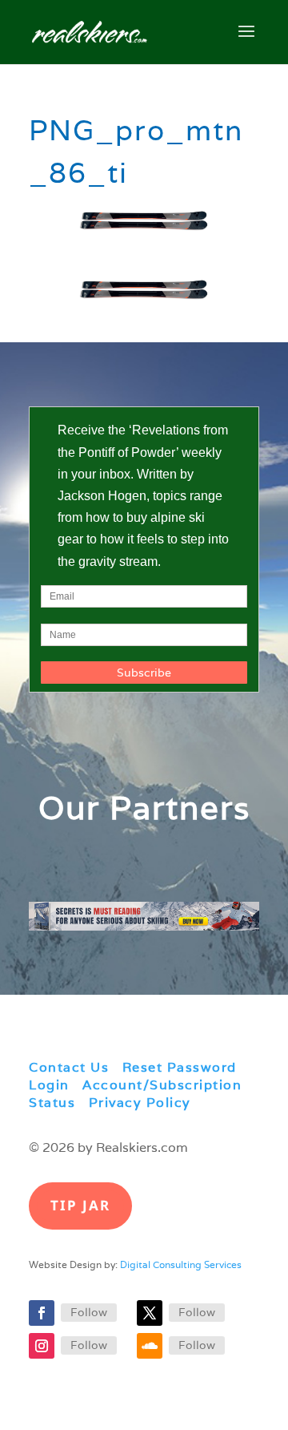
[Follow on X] (149, 1313)
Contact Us (69, 1067)
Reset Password (179, 1067)
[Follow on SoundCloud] (149, 1346)
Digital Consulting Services (181, 1264)
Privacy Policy (140, 1102)
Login (49, 1085)
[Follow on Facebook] (41, 1313)
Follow (88, 1312)
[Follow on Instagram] (41, 1346)
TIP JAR (80, 1205)
